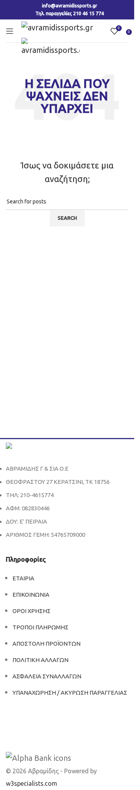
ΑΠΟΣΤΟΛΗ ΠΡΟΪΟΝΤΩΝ (46, 643)
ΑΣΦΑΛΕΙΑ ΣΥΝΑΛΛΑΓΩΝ (46, 676)
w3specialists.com (31, 783)
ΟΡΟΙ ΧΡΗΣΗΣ (31, 611)
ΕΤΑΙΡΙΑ (23, 578)
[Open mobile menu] (10, 31)
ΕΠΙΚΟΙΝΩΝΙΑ (30, 594)
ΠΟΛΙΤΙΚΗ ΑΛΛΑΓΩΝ (40, 660)
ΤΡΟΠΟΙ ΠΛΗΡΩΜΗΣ (40, 627)
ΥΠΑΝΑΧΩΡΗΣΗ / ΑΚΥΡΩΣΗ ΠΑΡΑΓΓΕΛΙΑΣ (69, 692)
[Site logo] (57, 26)
